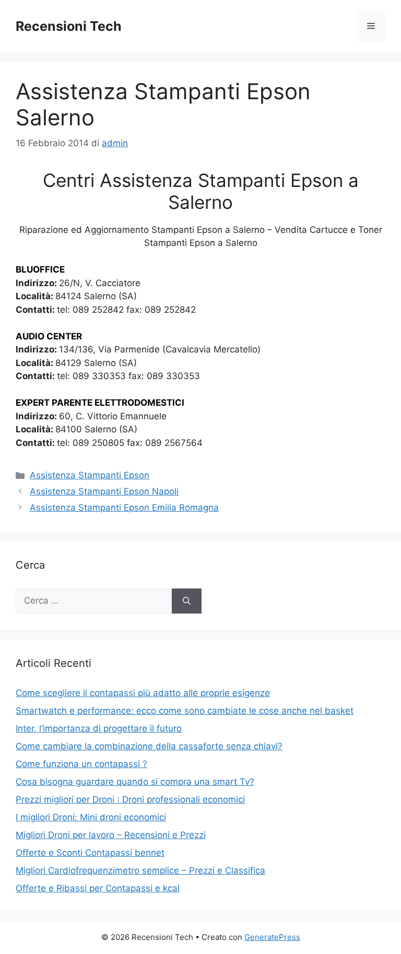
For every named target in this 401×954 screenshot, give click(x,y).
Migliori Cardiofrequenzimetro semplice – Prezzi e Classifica (140, 870)
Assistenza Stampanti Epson (89, 475)
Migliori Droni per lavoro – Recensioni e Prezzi (111, 835)
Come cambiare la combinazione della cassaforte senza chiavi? (149, 746)
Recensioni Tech (69, 26)
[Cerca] (187, 601)
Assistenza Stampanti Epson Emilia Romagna (124, 507)
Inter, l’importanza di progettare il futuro (99, 728)
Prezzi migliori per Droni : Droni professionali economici (130, 799)
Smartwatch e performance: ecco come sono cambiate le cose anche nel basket (184, 710)
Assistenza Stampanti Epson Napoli (104, 491)
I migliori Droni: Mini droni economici (91, 817)
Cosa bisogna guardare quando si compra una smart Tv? (135, 781)
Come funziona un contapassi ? (81, 764)
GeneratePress (272, 937)
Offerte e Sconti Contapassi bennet (90, 852)
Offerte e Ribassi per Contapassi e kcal (98, 888)
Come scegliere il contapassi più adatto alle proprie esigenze (143, 693)
